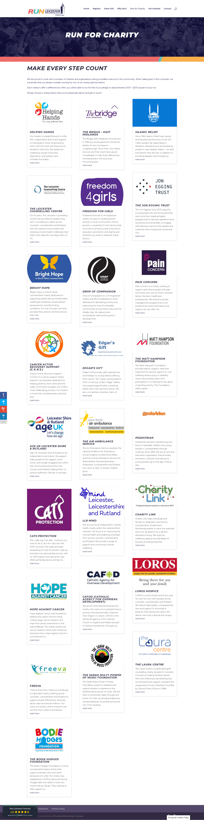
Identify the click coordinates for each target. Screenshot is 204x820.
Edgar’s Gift (93, 368)
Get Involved (154, 9)
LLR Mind (90, 520)
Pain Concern (146, 282)
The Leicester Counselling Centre (46, 210)
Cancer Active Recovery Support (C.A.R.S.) (45, 367)
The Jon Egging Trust (152, 205)
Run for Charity (137, 9)
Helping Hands (42, 132)
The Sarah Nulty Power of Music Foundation (102, 676)
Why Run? (122, 9)
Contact (167, 9)
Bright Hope (40, 287)
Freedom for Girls (98, 211)
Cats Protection (43, 536)
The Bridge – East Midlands (96, 133)
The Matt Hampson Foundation (150, 360)
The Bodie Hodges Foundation (44, 760)
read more (34, 162)
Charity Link (145, 514)
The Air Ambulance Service (98, 442)
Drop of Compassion (99, 291)
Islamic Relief (146, 132)
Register (97, 9)
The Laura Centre (149, 664)
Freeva (35, 685)
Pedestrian (144, 437)
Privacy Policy (58, 808)
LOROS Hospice (147, 591)
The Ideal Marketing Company (68, 816)
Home (86, 9)
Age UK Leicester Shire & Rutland (48, 447)
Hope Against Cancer (47, 609)
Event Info (109, 9)
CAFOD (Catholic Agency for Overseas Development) (100, 599)
